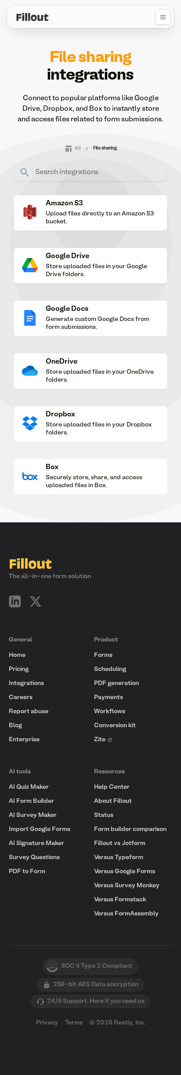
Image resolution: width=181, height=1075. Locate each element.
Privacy (47, 1023)
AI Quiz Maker (29, 787)
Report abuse (28, 711)
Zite (99, 740)
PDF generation (116, 683)
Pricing (19, 669)
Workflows (109, 711)
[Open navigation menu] (163, 17)
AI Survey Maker (33, 815)
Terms (74, 1023)
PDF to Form (27, 872)
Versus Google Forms (124, 872)
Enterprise (24, 740)
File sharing (105, 148)
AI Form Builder (31, 801)
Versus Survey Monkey (126, 886)
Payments (108, 697)
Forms (103, 655)
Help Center (112, 787)
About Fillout (113, 801)
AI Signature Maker (36, 843)
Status (103, 815)
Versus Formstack (120, 900)
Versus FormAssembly (126, 914)
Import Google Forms (39, 829)
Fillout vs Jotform (119, 843)
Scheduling (110, 669)
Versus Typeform (118, 857)
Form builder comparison (130, 829)
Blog (15, 726)
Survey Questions (34, 857)
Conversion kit (115, 726)
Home (17, 655)
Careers (21, 697)
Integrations (26, 683)
